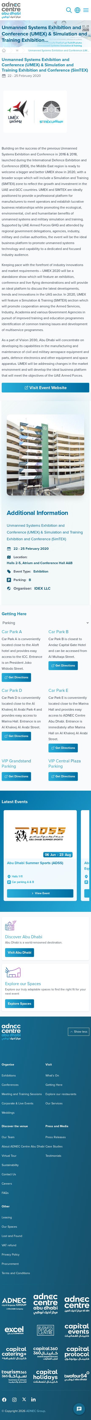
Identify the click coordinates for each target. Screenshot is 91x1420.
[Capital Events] (77, 1330)
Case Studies (54, 1146)
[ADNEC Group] (14, 1303)
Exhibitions (9, 1075)
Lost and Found (12, 1236)
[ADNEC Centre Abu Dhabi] (11, 1031)
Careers (7, 1183)
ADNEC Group (35, 1411)
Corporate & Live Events (17, 1103)
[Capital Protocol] (77, 1353)
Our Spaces (9, 1227)
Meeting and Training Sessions (22, 1094)
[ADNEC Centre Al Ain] (77, 1303)
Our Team (8, 1137)
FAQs (5, 1193)
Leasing (7, 1217)
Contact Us (9, 1174)
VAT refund (9, 1245)
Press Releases (56, 1137)
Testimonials (53, 1156)
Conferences (10, 1085)
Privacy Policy (10, 1254)
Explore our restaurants (61, 1094)
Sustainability (10, 1165)
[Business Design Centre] (45, 1330)
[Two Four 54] (77, 1376)
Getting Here (54, 1085)
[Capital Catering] (14, 1353)
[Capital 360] (45, 1353)
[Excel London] (14, 1330)
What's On (17, 50)
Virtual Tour (9, 1156)
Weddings (8, 1112)
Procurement (10, 1264)
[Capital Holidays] (45, 1376)
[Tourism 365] (14, 1376)
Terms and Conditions (16, 1273)
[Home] (4, 50)
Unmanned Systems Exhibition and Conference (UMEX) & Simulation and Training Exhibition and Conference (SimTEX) (58, 50)
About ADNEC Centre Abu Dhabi (23, 1146)
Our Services (54, 1103)
